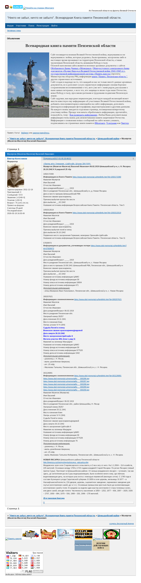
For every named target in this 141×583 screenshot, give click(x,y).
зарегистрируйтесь (41, 133)
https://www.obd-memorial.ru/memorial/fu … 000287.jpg (66, 381)
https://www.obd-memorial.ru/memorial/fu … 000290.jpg (66, 390)
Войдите (25, 133)
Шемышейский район (108, 138)
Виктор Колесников (17, 158)
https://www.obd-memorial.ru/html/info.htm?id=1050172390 (97, 177)
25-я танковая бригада (53, 498)
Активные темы (14, 30)
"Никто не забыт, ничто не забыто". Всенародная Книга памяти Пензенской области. (52, 138)
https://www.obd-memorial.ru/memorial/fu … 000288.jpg (66, 384)
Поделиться (48, 158)
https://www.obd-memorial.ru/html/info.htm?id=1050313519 (97, 213)
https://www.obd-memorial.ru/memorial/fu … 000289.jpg (66, 387)
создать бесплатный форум (121, 524)
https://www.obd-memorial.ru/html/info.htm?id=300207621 (98, 299)
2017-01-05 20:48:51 (62, 158)
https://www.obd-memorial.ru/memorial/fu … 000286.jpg (66, 379)
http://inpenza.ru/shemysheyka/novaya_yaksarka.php (65, 462)
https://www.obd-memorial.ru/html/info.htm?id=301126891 (97, 376)
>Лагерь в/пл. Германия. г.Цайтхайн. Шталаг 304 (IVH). (67, 164)
